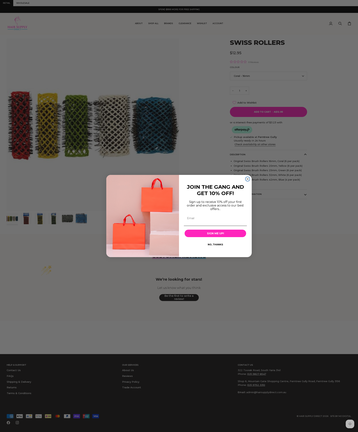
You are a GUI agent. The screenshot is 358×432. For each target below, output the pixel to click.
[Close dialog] (247, 179)
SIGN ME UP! (215, 233)
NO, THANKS (215, 244)
